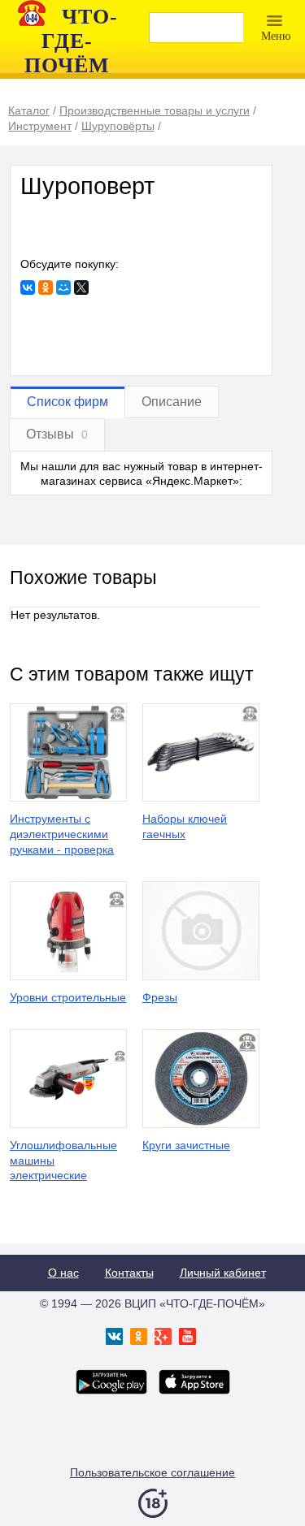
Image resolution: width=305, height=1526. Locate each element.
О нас (63, 1272)
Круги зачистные (186, 1145)
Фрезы (159, 997)
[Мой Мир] (63, 287)
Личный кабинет (223, 1272)
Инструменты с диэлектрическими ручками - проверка (62, 834)
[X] (81, 287)
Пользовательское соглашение (152, 1472)
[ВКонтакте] (27, 287)
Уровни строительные (68, 997)
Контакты (129, 1272)
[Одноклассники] (45, 287)
